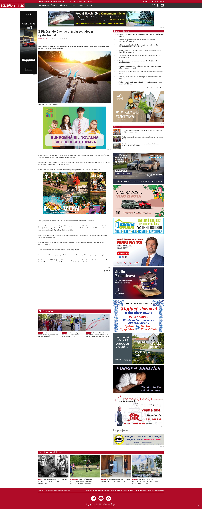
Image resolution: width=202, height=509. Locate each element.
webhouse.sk (110, 506)
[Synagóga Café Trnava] (138, 106)
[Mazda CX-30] (28, 42)
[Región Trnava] (138, 348)
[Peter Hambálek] (138, 250)
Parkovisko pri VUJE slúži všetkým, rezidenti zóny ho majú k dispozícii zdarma (145, 481)
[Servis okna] (138, 226)
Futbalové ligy (82, 1)
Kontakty (136, 490)
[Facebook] (158, 5)
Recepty (68, 1)
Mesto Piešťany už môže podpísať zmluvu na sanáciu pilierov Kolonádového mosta (140, 51)
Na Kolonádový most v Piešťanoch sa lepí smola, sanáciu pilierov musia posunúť (140, 67)
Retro (74, 1)
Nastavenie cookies (146, 490)
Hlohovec (54, 1)
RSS (131, 490)
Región (47, 1)
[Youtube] (162, 5)
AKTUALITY (41, 38)
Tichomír (161, 1)
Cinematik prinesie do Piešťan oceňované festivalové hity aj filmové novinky (139, 56)
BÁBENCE (63, 5)
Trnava (41, 1)
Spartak (61, 1)
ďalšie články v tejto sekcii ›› (155, 88)
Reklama (126, 490)
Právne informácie (91, 490)
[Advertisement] (56, 290)
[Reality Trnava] (138, 410)
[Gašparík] (138, 283)
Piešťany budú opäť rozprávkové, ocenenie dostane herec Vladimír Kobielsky (140, 83)
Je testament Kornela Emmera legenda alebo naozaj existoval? (115, 480)
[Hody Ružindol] (138, 316)
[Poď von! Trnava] (74, 193)
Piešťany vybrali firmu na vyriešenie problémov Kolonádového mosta (140, 78)
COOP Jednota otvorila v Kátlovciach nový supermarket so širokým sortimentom (142, 131)
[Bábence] (138, 379)
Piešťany (48, 38)
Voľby (90, 1)
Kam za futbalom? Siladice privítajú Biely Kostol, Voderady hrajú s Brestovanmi (82, 481)
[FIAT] (138, 201)
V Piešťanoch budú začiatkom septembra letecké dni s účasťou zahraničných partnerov (97, 334)
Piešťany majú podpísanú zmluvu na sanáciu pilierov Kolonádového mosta (73, 334)
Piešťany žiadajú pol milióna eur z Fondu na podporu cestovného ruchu (141, 72)
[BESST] (74, 128)
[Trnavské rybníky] (101, 18)
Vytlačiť (108, 271)
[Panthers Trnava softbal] (138, 439)
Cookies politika (158, 490)
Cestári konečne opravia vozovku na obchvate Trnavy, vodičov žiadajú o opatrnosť (140, 145)
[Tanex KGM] (138, 168)
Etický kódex (119, 490)
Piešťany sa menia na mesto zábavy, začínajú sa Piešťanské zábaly (48, 334)
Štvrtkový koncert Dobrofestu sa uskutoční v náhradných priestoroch (52, 481)
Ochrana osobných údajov (106, 490)
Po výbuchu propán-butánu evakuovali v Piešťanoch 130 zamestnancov (139, 62)
